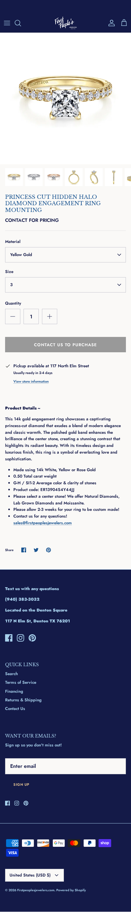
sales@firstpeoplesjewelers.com (42, 523)
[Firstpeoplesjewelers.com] (65, 23)
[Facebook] (8, 638)
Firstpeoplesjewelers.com (35, 890)
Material (12, 242)
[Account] (110, 23)
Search (11, 674)
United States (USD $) (30, 875)
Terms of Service (20, 682)
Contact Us (15, 708)
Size (9, 272)
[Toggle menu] (7, 23)
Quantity (13, 303)
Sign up (21, 784)
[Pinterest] (32, 638)
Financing (14, 691)
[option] (65, 98)
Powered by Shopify (71, 890)
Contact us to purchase (65, 345)
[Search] (21, 23)
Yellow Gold (21, 255)
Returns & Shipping (23, 700)
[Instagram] (20, 638)
